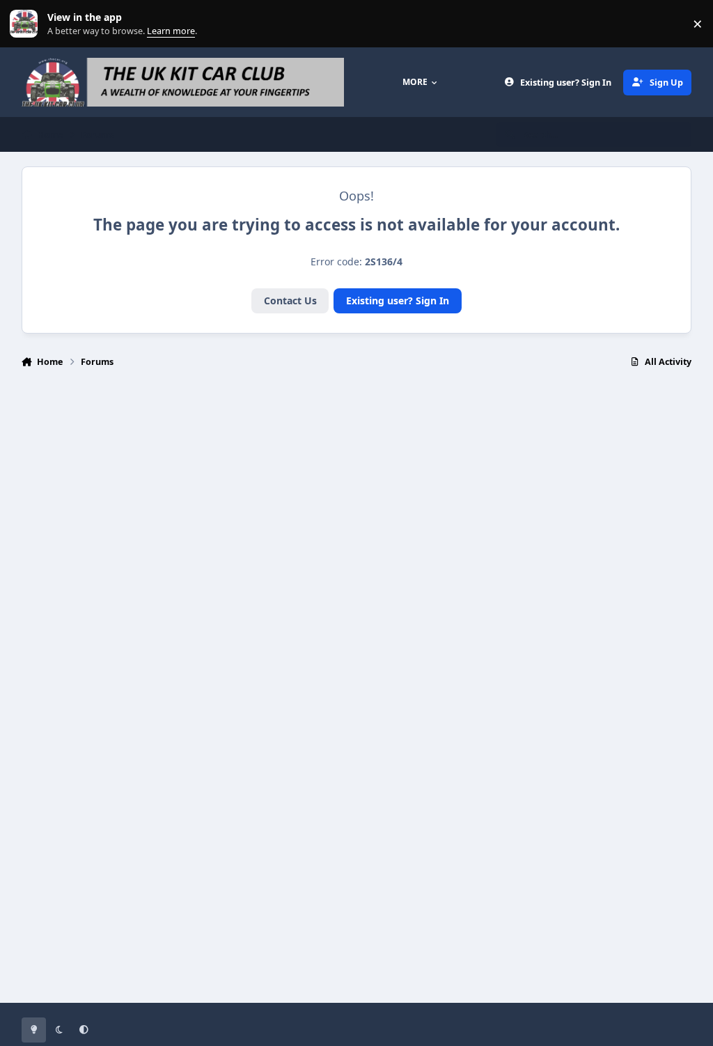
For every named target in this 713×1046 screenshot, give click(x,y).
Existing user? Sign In (397, 300)
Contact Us (290, 300)
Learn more (27, 24)
